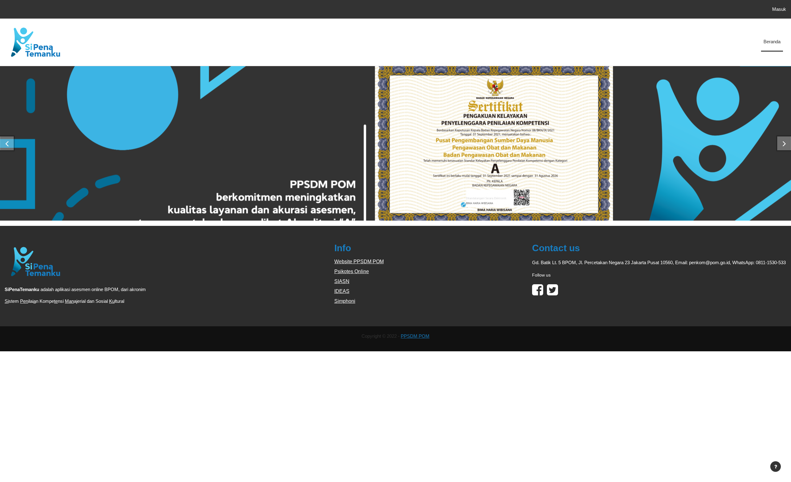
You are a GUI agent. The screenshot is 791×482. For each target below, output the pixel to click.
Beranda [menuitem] (772, 41)
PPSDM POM (415, 336)
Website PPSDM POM (359, 261)
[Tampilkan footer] (775, 466)
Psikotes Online (351, 271)
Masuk (779, 9)
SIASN (341, 281)
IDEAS (341, 291)
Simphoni (344, 301)
